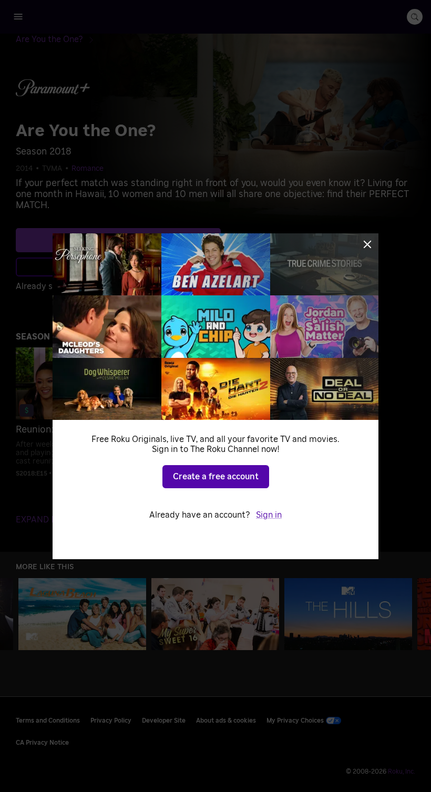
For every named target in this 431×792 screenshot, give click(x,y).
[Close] (367, 244)
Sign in (269, 515)
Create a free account (216, 476)
